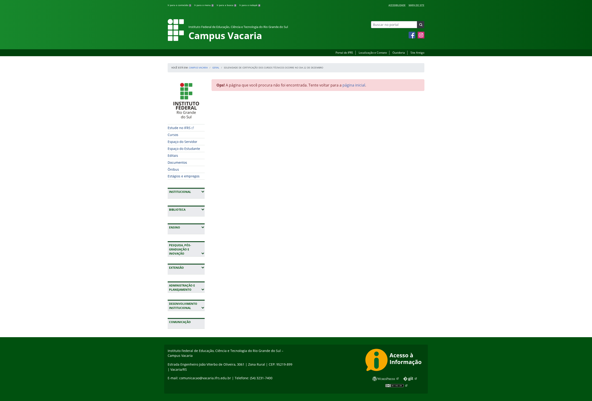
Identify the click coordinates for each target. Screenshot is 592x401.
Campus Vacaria (198, 67)
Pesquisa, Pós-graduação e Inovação (187, 249)
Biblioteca (187, 209)
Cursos (173, 135)
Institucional (187, 192)
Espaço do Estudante (184, 148)
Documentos (177, 162)
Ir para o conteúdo (179, 5)
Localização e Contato (373, 53)
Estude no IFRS (179, 128)
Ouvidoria (398, 53)
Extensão (187, 267)
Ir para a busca (226, 5)
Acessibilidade (397, 5)
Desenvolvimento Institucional (187, 306)
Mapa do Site (416, 5)
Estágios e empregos (184, 176)
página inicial (353, 85)
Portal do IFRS (344, 53)
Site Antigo (417, 53)
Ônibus (173, 169)
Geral (215, 67)
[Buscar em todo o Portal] (420, 24)
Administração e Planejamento (187, 288)
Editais (173, 155)
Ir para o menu (203, 5)
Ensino (187, 227)
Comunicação (180, 322)
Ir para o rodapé (249, 5)
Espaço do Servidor (182, 141)
